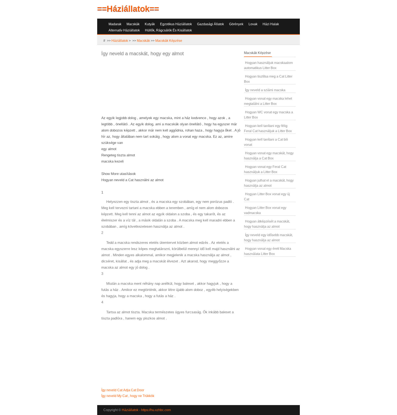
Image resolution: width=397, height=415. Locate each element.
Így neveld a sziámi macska (265, 90)
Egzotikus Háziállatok (176, 24)
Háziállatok (119, 40)
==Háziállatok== (128, 8)
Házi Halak (271, 24)
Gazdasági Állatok (210, 24)
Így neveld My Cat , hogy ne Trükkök (128, 396)
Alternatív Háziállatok (124, 30)
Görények (236, 24)
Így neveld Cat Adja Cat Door (123, 390)
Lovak (253, 24)
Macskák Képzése (168, 40)
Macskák (133, 24)
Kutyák (150, 24)
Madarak (115, 24)
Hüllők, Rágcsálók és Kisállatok (168, 30)
